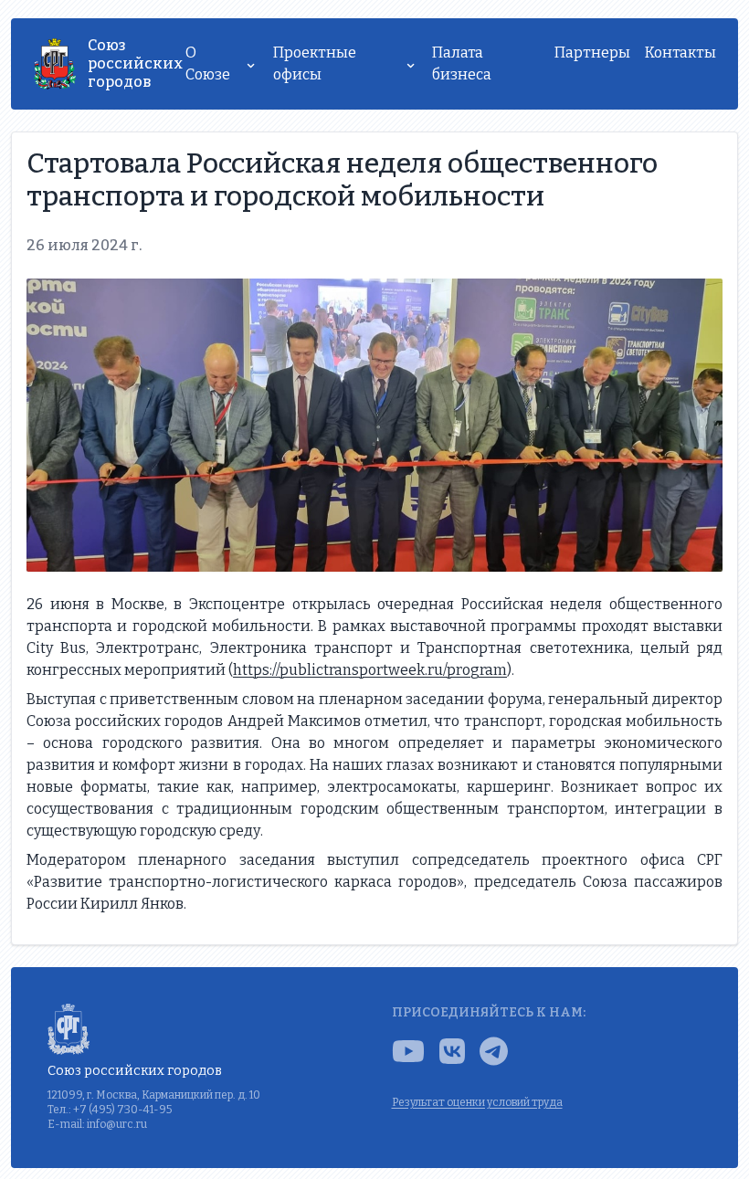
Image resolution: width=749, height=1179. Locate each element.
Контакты (680, 52)
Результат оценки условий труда (477, 1102)
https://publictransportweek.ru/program (370, 670)
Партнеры (592, 52)
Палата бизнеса (461, 63)
